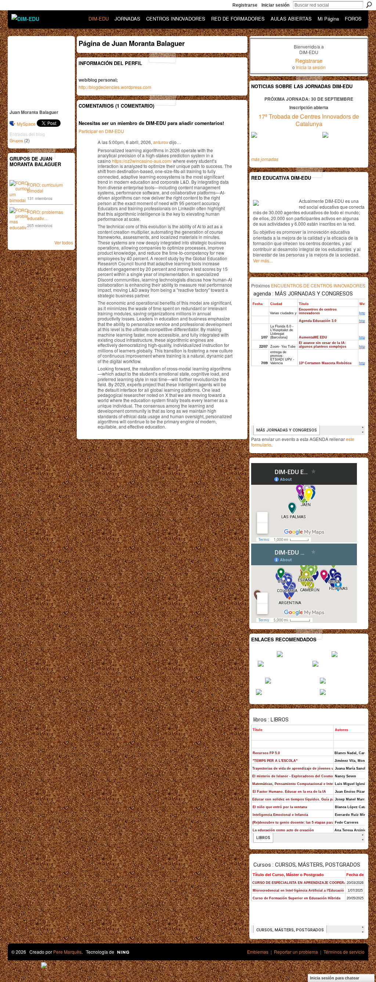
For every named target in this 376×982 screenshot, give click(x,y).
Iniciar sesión (275, 5)
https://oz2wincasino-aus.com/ (142, 161)
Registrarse (244, 5)
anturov (160, 142)
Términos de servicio (344, 952)
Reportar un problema (296, 952)
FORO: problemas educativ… (45, 215)
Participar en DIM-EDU (101, 131)
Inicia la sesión (311, 67)
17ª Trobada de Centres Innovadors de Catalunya (308, 120)
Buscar (369, 4)
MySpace (26, 124)
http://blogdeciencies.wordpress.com (115, 87)
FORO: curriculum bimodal (45, 188)
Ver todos (63, 242)
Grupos (16, 140)
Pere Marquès (67, 952)
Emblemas (257, 952)
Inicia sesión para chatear (334, 978)
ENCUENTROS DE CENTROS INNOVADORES (318, 285)
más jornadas (264, 159)
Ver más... (262, 260)
